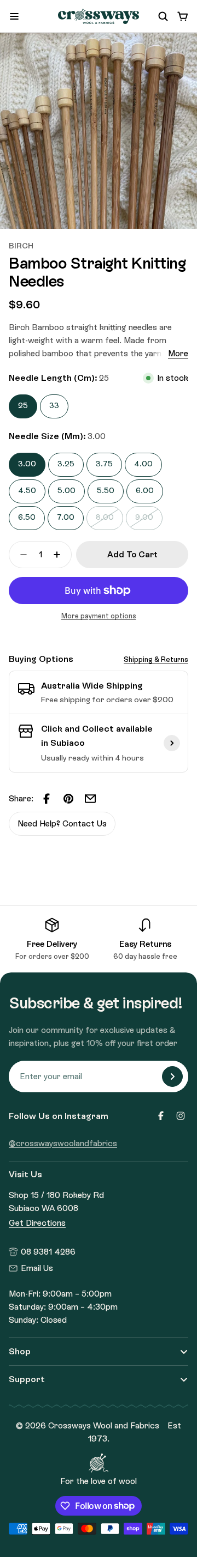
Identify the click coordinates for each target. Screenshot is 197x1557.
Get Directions (37, 1223)
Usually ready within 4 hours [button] (92, 758)
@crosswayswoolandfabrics (63, 1143)
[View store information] (172, 743)
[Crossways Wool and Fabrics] (98, 17)
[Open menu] (14, 16)
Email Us (37, 1268)
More (178, 353)
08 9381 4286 (48, 1252)
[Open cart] (183, 16)
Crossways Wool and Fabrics (103, 1426)
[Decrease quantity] (20, 554)
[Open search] (163, 16)
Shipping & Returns (156, 659)
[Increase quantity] (60, 554)
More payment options (98, 616)
